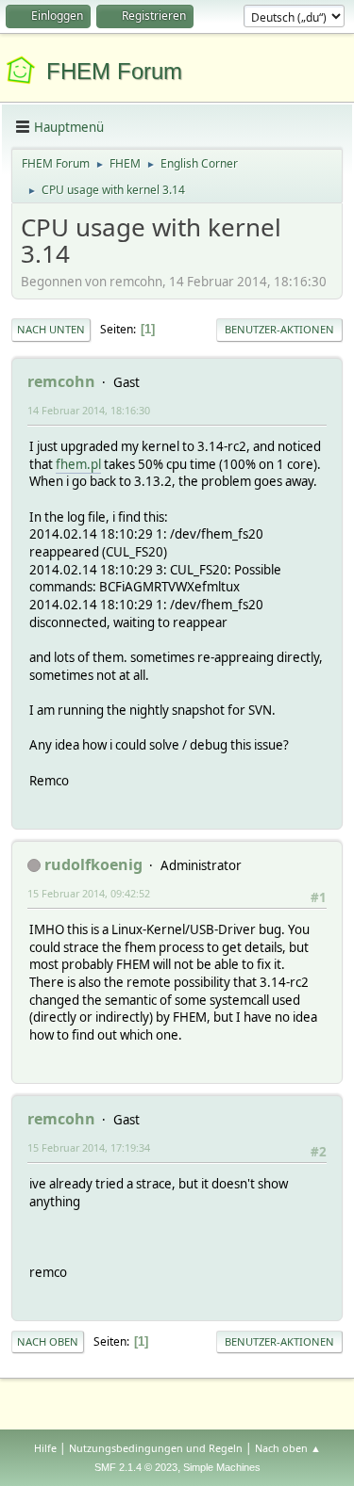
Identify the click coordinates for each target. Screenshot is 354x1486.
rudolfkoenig (93, 864)
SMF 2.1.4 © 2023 (135, 1467)
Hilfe (45, 1448)
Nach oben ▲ (288, 1448)
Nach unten (51, 329)
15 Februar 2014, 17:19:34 (88, 1147)
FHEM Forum (114, 71)
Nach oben (47, 1341)
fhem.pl (78, 464)
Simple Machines (222, 1467)
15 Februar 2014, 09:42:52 (88, 893)
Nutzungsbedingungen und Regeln (156, 1448)
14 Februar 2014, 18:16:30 (88, 410)
